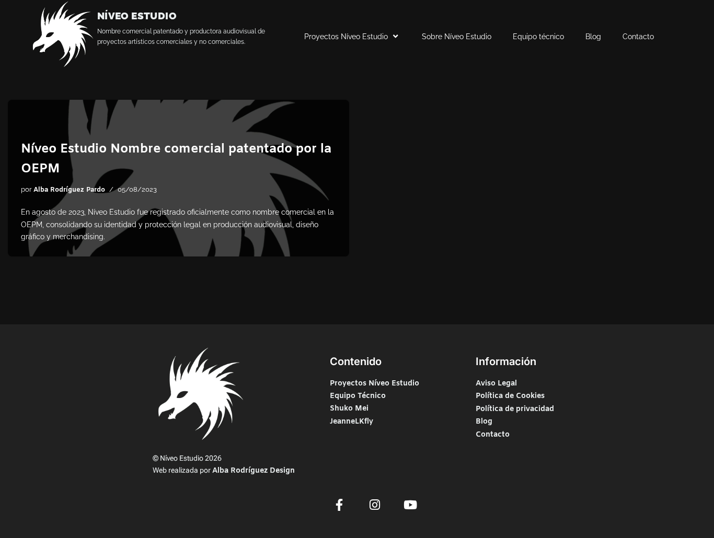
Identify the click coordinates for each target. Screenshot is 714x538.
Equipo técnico (538, 36)
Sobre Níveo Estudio (456, 36)
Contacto (638, 36)
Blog (593, 36)
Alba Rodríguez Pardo (69, 189)
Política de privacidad (515, 409)
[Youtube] (410, 505)
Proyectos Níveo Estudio (346, 36)
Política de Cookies (510, 396)
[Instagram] (375, 505)
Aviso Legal (496, 384)
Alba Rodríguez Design (253, 471)
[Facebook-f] (339, 505)
